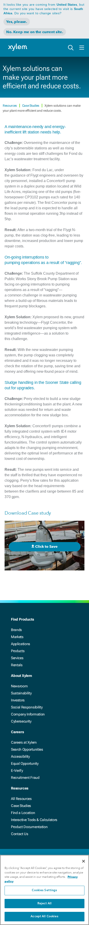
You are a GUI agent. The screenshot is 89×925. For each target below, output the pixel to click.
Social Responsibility (26, 707)
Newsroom (19, 686)
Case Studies (31, 105)
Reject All (44, 903)
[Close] (84, 861)
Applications (20, 644)
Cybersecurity (21, 721)
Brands (16, 630)
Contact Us (19, 834)
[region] (44, 890)
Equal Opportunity (25, 763)
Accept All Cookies (44, 916)
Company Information (28, 714)
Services (17, 658)
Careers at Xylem (24, 742)
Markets (17, 637)
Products (17, 651)
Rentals (17, 665)
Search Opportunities (27, 749)
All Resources (21, 799)
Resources (10, 105)
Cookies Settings (44, 890)
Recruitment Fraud (25, 777)
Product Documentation (29, 827)
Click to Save (46, 546)
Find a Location (23, 813)
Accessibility (20, 756)
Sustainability (21, 693)
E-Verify (17, 770)
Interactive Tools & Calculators (34, 820)
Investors (18, 700)
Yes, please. (16, 22)
